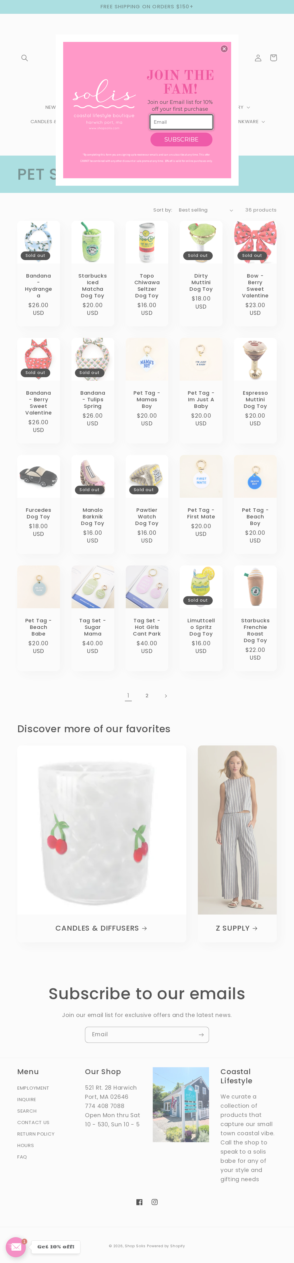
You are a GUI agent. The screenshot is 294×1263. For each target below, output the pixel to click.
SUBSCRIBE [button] (181, 139)
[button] (224, 48)
